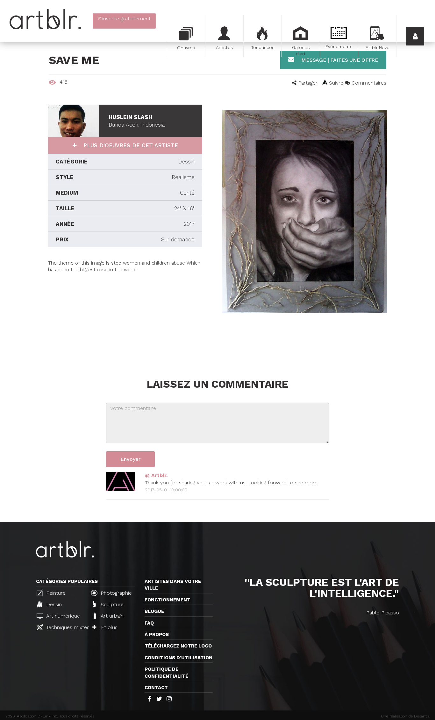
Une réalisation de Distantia (405, 716)
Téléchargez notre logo (178, 646)
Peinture (55, 593)
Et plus (108, 627)
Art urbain (111, 616)
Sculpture (111, 604)
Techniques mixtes (65, 627)
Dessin (53, 604)
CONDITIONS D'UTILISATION (178, 658)
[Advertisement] (125, 318)
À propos (157, 634)
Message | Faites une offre (339, 60)
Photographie (115, 593)
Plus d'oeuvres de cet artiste (130, 145)
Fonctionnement (167, 600)
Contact (156, 687)
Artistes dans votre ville (173, 584)
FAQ (149, 623)
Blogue (154, 611)
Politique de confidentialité (166, 672)
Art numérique (62, 616)
